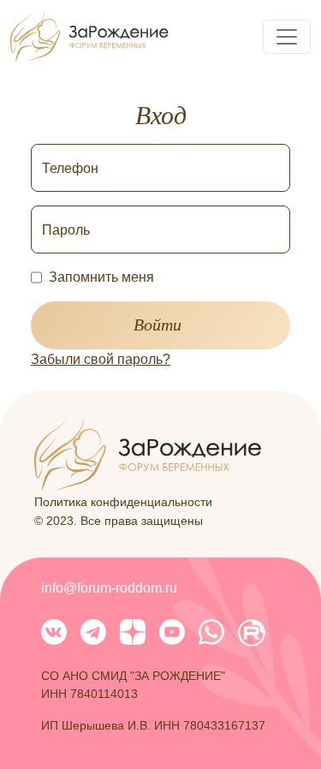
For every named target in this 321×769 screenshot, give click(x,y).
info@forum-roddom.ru (109, 588)
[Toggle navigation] (287, 37)
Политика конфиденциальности (123, 502)
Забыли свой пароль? (100, 359)
